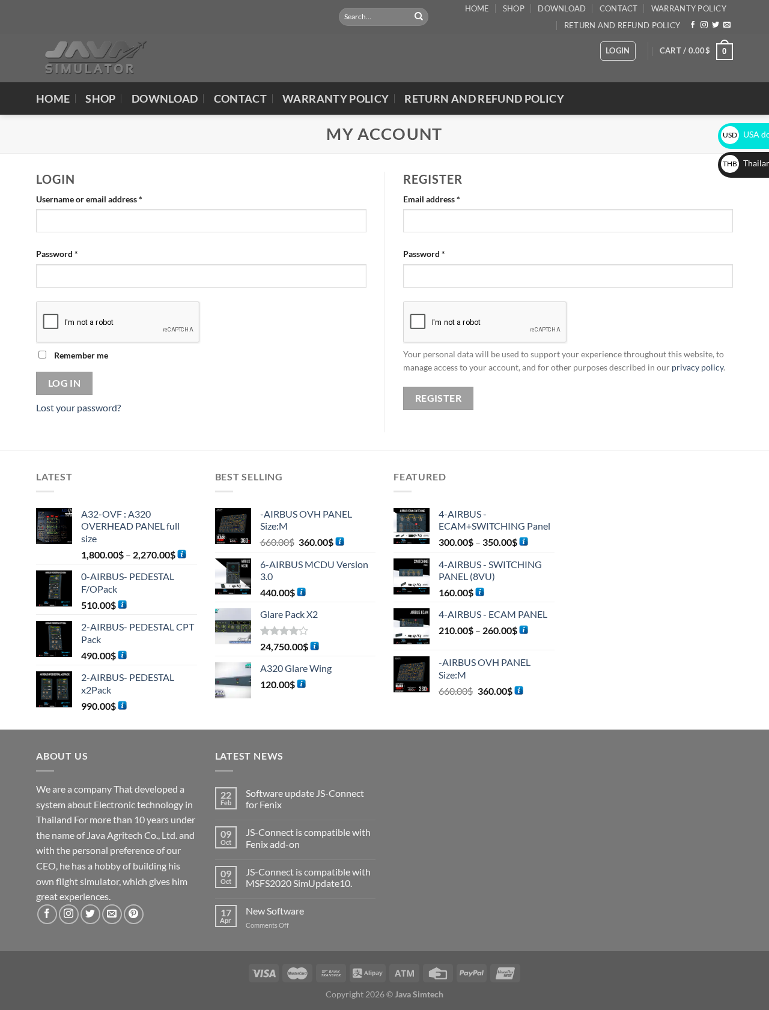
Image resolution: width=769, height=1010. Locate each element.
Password (74, 253)
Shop (513, 8)
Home (477, 8)
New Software (275, 910)
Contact (619, 8)
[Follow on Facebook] (692, 25)
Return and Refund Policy (622, 25)
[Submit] (419, 17)
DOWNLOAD (562, 8)
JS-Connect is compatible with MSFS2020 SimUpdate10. (308, 877)
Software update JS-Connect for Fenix (305, 798)
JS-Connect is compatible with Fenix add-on (308, 837)
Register (438, 398)
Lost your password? (78, 407)
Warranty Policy (688, 8)
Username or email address (106, 198)
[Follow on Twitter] (715, 25)
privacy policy (697, 367)
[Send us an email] (727, 25)
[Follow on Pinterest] (134, 914)
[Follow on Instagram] (704, 25)
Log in (64, 383)
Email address (448, 198)
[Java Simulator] (92, 58)
